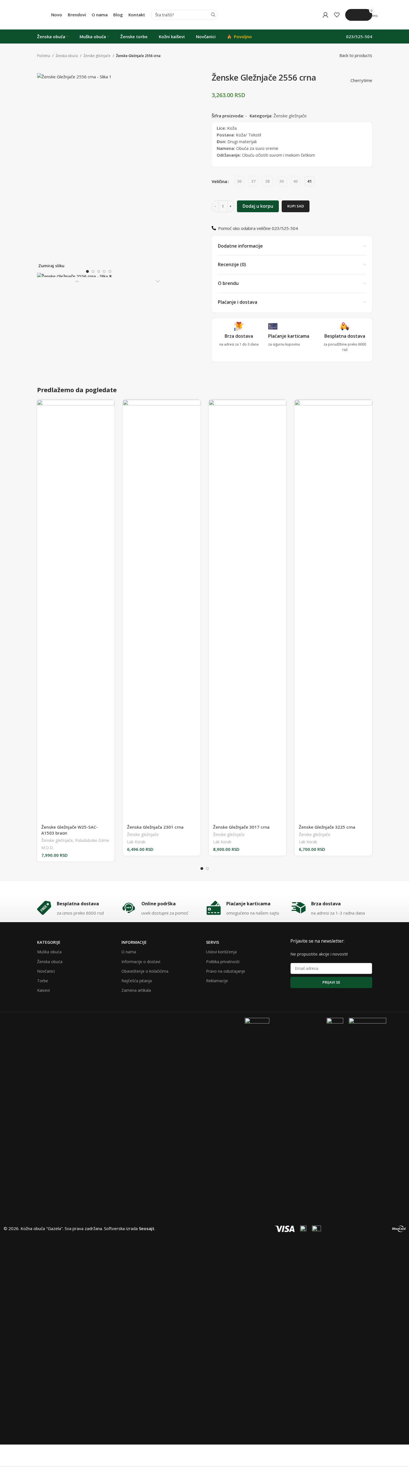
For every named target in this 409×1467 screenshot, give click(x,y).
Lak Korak (136, 841)
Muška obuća (49, 951)
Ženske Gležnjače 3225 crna (327, 827)
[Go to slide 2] (207, 868)
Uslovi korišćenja (221, 951)
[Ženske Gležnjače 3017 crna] (247, 610)
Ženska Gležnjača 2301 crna (155, 827)
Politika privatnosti (222, 961)
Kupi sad (295, 206)
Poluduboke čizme (92, 840)
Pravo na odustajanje (225, 971)
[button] (77, 281)
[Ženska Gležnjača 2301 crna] (161, 610)
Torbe (42, 980)
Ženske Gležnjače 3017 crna (241, 827)
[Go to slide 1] (201, 868)
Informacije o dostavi (140, 961)
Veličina (219, 181)
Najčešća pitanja (136, 980)
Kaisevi (43, 990)
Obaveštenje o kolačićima (144, 971)
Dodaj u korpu (258, 206)
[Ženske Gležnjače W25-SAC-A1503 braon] (76, 610)
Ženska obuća (67, 55)
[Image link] (257, 1228)
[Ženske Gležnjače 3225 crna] (333, 610)
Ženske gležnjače (96, 55)
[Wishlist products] (336, 14)
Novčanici (46, 971)
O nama (128, 951)
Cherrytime (361, 80)
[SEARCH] (213, 15)
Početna (43, 55)
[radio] (239, 181)
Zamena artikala (136, 990)
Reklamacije (217, 980)
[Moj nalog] (325, 14)
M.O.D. (47, 847)
